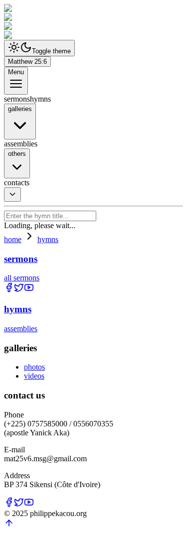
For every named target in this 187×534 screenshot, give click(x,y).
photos (34, 367)
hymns (47, 239)
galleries (20, 109)
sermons (20, 259)
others (17, 153)
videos (34, 376)
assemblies (20, 328)
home (12, 239)
